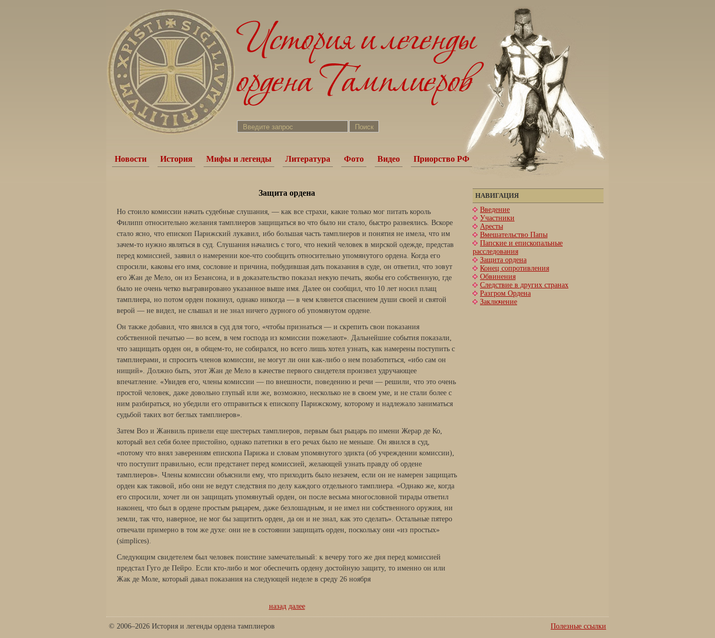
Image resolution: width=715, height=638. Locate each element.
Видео (388, 158)
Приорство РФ (442, 158)
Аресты (491, 226)
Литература (307, 158)
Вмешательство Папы (514, 235)
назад (277, 606)
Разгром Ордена (505, 293)
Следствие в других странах (524, 285)
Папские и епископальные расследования (518, 247)
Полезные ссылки (578, 626)
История (176, 158)
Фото (354, 158)
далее (296, 606)
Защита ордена (503, 260)
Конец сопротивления (514, 268)
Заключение (498, 302)
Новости (131, 158)
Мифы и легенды (239, 158)
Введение (495, 210)
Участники (497, 218)
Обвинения (498, 277)
